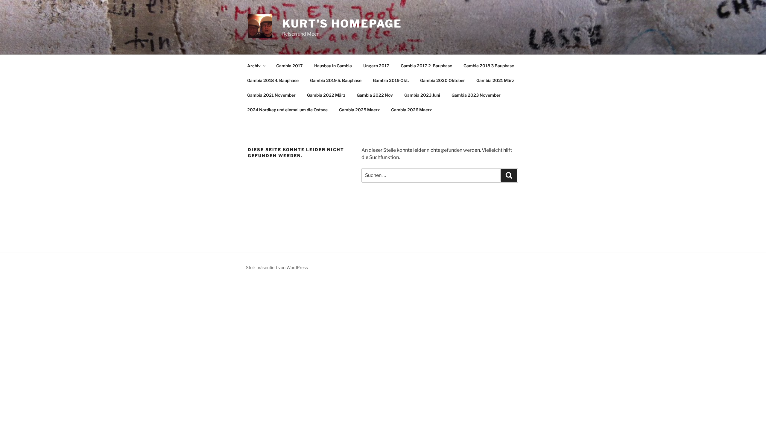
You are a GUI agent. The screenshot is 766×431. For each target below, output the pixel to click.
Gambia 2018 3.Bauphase (488, 65)
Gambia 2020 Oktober (442, 80)
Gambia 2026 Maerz (411, 109)
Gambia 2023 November (476, 95)
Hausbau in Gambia (333, 65)
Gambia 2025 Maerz (359, 109)
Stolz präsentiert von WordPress (277, 267)
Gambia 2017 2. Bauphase (426, 65)
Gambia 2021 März (495, 80)
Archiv (254, 65)
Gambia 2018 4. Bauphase (273, 80)
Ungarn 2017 (376, 65)
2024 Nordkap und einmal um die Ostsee (287, 109)
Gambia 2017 (289, 65)
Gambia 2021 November (271, 95)
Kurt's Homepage (342, 23)
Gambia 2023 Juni (422, 95)
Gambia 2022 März (326, 95)
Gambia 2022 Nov (375, 95)
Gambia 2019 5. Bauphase (335, 80)
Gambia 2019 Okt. (391, 80)
